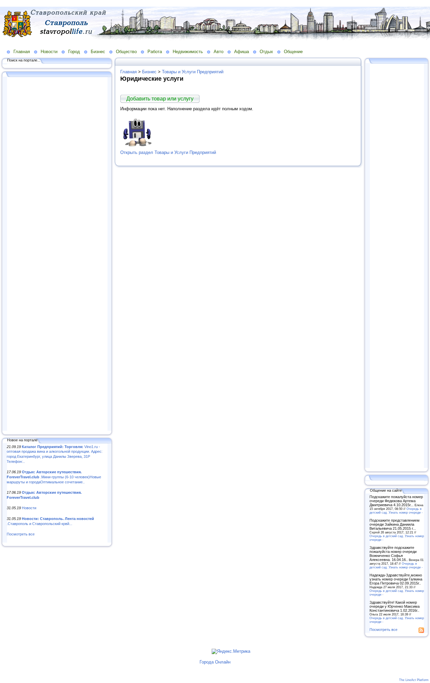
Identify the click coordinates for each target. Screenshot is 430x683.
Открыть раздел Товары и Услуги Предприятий (168, 152)
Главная (21, 51)
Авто (218, 51)
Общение (293, 51)
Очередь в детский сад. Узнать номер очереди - (396, 510)
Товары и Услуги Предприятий (192, 71)
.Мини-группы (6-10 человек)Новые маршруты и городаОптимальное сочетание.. (54, 477)
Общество (126, 51)
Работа (154, 51)
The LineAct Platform (414, 680)
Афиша (241, 51)
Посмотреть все (21, 534)
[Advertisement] (57, 254)
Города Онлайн (215, 662)
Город (74, 51)
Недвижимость (188, 51)
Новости (49, 51)
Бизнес (98, 51)
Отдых (266, 51)
